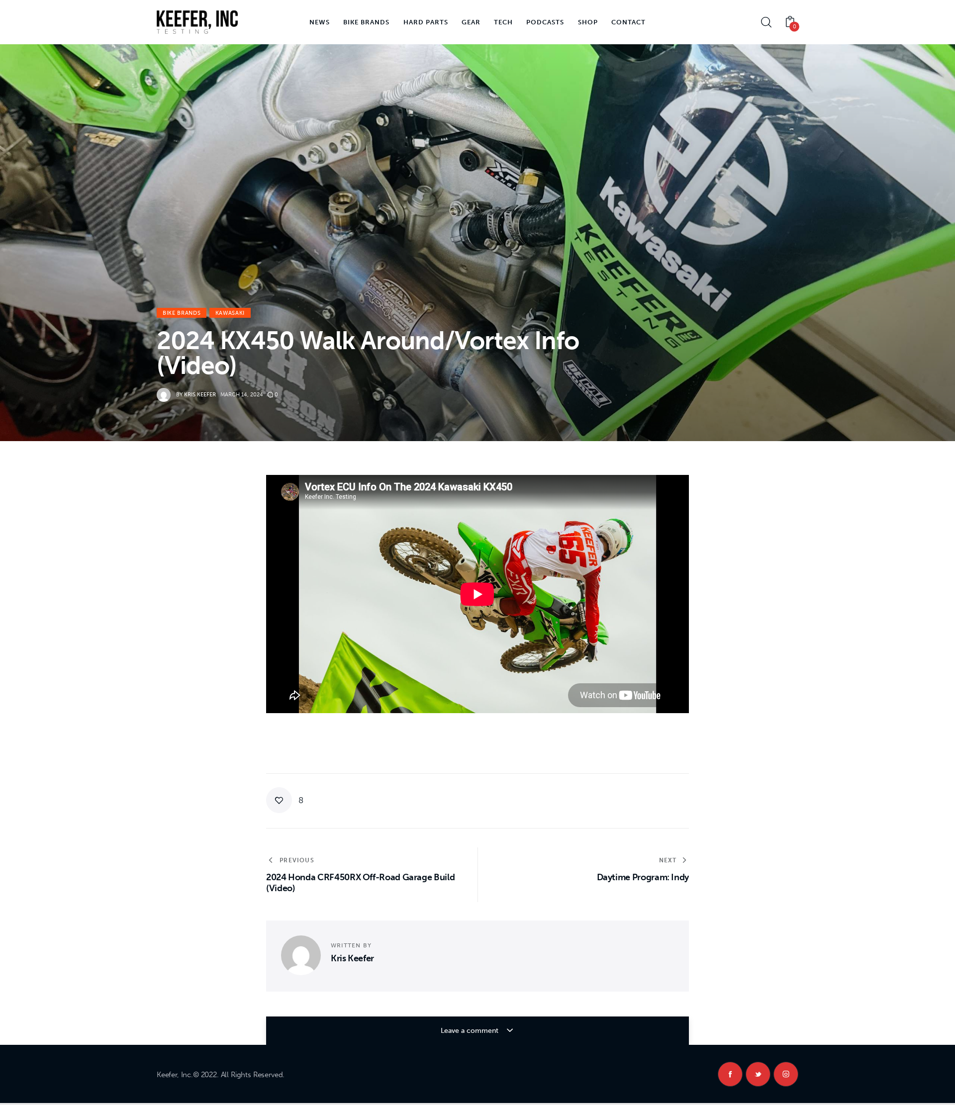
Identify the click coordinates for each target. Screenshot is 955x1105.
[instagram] (785, 1074)
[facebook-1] (730, 1074)
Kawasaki (230, 313)
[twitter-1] (758, 1074)
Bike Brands (181, 313)
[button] (284, 800)
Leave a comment (470, 1030)
